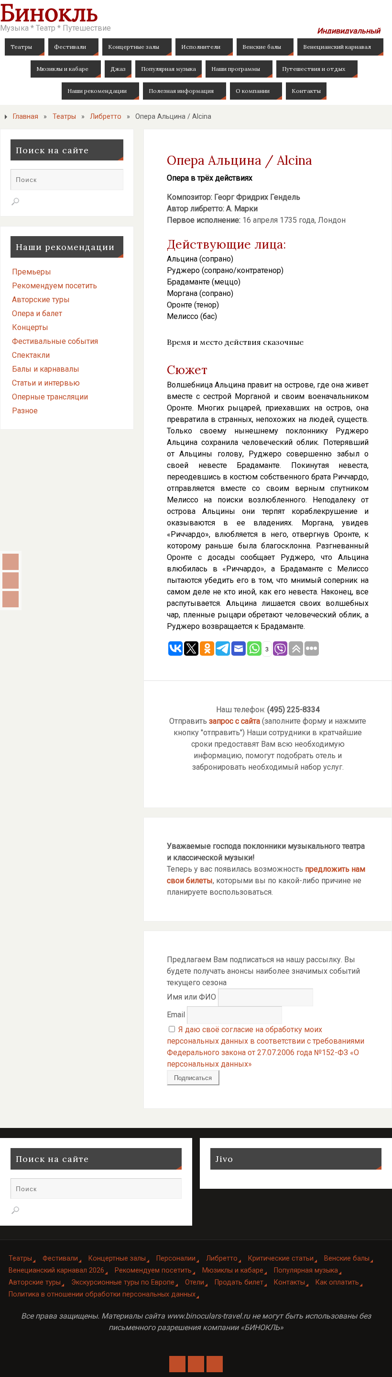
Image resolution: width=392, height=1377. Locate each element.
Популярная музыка (306, 1270)
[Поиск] (15, 201)
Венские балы (347, 1258)
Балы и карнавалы (45, 369)
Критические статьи (281, 1258)
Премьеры (31, 271)
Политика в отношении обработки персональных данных (102, 1294)
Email (176, 1014)
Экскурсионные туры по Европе (122, 1282)
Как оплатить (337, 1282)
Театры (64, 117)
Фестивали (60, 1258)
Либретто (105, 117)
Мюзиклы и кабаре (232, 1270)
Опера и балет (37, 313)
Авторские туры (41, 299)
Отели (194, 1282)
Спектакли (31, 355)
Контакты (289, 1282)
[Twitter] (10, 599)
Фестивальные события (55, 341)
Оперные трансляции (50, 396)
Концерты (30, 327)
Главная (25, 117)
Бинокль (49, 12)
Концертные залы (117, 1258)
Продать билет (239, 1282)
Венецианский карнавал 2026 (56, 1270)
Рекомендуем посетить (54, 285)
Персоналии (176, 1258)
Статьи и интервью (46, 382)
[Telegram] (10, 580)
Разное (25, 410)
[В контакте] (10, 562)
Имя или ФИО (191, 996)
